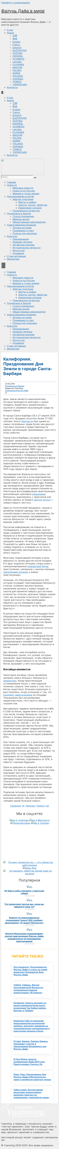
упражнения (38, 494)
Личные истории (22, 227)
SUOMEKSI (18, 58)
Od (47, 805)
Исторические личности (27, 247)
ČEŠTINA (17, 53)
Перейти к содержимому (15, 2)
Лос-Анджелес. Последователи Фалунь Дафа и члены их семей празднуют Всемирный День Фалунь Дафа (30, 971)
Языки (10, 32)
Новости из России (24, 190)
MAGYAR (17, 67)
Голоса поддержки (23, 216)
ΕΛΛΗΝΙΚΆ (18, 64)
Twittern (40, 805)
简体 (15, 38)
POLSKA (17, 70)
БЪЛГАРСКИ (19, 50)
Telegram (30, 805)
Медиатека (13, 259)
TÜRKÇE (17, 81)
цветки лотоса (42, 499)
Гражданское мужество (26, 210)
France (16, 44)
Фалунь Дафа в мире (23, 10)
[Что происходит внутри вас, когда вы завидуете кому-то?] (29, 900)
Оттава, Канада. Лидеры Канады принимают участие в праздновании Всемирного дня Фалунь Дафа (30, 1045)
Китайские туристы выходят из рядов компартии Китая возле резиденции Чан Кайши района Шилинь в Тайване (29, 1007)
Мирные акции (21, 219)
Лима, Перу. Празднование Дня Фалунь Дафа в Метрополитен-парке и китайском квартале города (32, 1077)
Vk (23, 805)
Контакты (12, 87)
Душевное (18, 253)
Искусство (19, 250)
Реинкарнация (21, 239)
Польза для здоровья (25, 233)
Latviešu (17, 61)
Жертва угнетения (23, 199)
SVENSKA (18, 78)
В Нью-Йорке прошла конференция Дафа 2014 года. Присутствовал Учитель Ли (29, 1062)
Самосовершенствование (21, 224)
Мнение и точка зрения (26, 193)
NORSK (16, 73)
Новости (12, 185)
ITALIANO (18, 76)
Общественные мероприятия (29, 222)
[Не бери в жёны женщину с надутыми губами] (29, 886)
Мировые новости (23, 187)
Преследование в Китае (20, 196)
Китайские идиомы (24, 244)
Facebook (15, 805)
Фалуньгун (27, 421)
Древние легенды (22, 241)
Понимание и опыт (23, 230)
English (16, 41)
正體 (15, 35)
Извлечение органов (30, 207)
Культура (12, 236)
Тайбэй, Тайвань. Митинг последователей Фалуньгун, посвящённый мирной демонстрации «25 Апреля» (28, 989)
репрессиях (10, 680)
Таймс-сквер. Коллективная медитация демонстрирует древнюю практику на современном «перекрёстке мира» (31, 1094)
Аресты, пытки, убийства (32, 205)
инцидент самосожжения (17, 694)
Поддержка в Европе (19, 213)
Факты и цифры (27, 202)
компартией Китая (37, 566)
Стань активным (16, 256)
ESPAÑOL (18, 56)
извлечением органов (15, 572)
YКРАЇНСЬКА (20, 84)
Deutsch (17, 47)
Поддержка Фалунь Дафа (16, 390)
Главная (11, 182)
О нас (10, 29)
